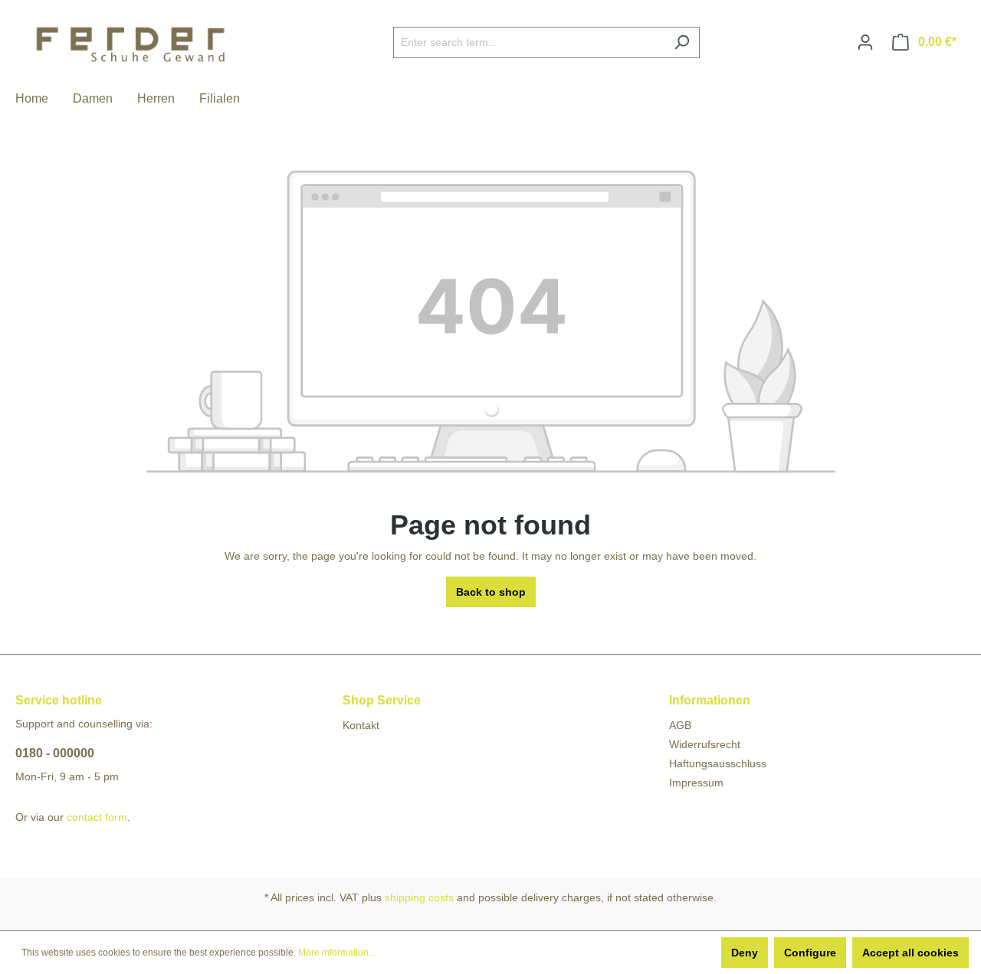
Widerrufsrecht (704, 744)
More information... (337, 952)
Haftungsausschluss (717, 763)
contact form (97, 817)
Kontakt (361, 725)
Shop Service (382, 700)
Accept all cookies (910, 952)
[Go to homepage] (130, 39)
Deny (744, 952)
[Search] (682, 42)
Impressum (696, 782)
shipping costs (419, 897)
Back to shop (491, 592)
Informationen (709, 700)
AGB (680, 725)
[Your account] (865, 42)
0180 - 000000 (54, 753)
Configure (810, 952)
